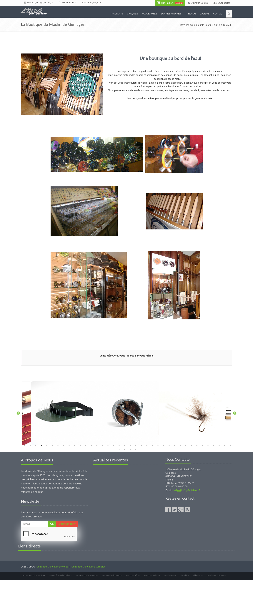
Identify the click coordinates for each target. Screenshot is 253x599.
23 (147, 445)
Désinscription (67, 523)
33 (202, 445)
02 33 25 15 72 (70, 2)
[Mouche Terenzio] (190, 413)
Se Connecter (222, 3)
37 (225, 445)
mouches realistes (152, 575)
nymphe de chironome (216, 575)
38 (230, 445)
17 (113, 445)
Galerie (204, 13)
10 (74, 445)
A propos (190, 13)
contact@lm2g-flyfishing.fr (40, 2)
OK (52, 523)
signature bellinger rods (112, 575)
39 (119, 450)
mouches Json (170, 575)
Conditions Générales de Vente (52, 566)
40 (124, 450)
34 (208, 445)
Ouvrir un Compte (199, 3)
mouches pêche (133, 575)
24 (152, 445)
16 (108, 445)
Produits (117, 13)
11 (80, 445)
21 (136, 445)
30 (186, 445)
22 (141, 445)
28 (175, 445)
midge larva (198, 575)
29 (180, 445)
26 (163, 445)
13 (91, 445)
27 (169, 445)
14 (97, 445)
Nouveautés (149, 13)
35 (213, 445)
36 (219, 445)
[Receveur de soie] (63, 413)
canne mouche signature (87, 575)
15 (102, 445)
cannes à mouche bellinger (60, 575)
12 (86, 445)
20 (130, 445)
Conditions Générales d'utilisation (88, 566)
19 (124, 445)
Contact (218, 13)
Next (235, 413)
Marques (132, 13)
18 (119, 445)
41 (130, 450)
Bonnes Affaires (171, 13)
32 (197, 445)
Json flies (185, 575)
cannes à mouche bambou (33, 575)
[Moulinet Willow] (127, 413)
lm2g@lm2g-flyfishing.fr (187, 490)
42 (136, 450)
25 (158, 445)
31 (191, 445)
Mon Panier (171, 3)
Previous (18, 413)
